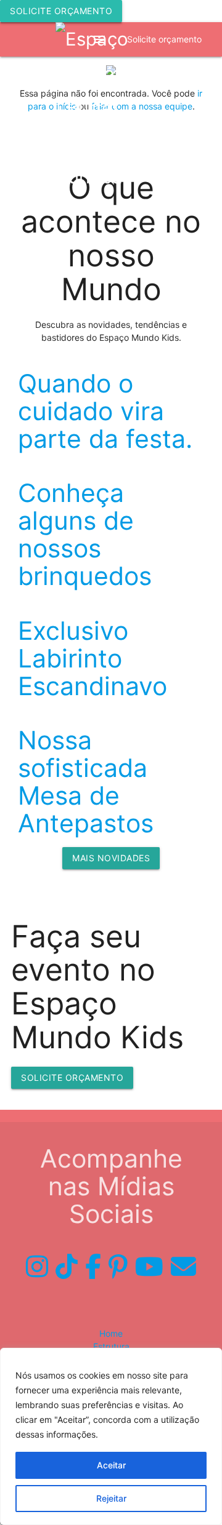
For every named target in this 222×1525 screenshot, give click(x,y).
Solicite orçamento (61, 11)
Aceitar (111, 1465)
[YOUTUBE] (149, 1267)
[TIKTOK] (67, 1267)
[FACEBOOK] (93, 1267)
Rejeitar (111, 1498)
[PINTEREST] (118, 1267)
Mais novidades (111, 858)
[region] (111, 1436)
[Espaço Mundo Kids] (111, 108)
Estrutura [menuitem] (111, 1346)
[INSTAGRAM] (37, 1267)
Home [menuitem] (111, 1333)
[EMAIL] (183, 1267)
